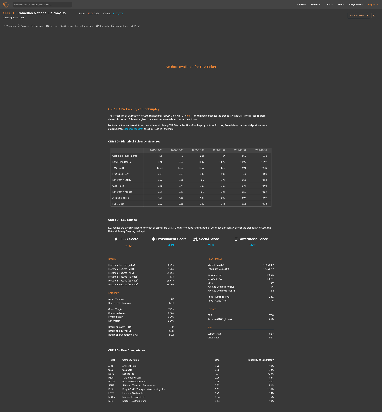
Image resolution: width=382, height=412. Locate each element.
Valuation (11, 26)
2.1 (218, 373)
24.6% (270, 389)
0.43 (217, 393)
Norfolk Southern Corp (134, 401)
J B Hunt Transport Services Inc (139, 385)
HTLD (111, 381)
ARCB (111, 366)
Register (372, 4)
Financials (39, 26)
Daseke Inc (128, 373)
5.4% (271, 393)
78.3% (270, 373)
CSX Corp (127, 369)
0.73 (217, 385)
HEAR (111, 377)
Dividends (104, 26)
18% (271, 401)
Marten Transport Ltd (133, 397)
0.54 (217, 397)
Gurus (341, 4)
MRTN (111, 397)
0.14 (217, 401)
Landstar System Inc (133, 393)
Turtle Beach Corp (131, 377)
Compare (68, 26)
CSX (110, 369)
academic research (133, 129)
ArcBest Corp (129, 366)
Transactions (121, 26)
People (137, 26)
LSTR (111, 393)
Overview (25, 26)
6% (272, 397)
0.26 (217, 369)
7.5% (271, 377)
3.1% (271, 385)
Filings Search (356, 4)
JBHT (111, 385)
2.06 (217, 377)
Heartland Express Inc (133, 381)
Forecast (54, 26)
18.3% (270, 369)
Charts (329, 4)
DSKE (111, 373)
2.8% (271, 366)
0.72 (217, 366)
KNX (110, 389)
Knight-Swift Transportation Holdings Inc (143, 389)
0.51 (217, 389)
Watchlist (316, 4)
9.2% (271, 381)
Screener (301, 4)
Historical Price (86, 26)
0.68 (217, 381)
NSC (110, 401)
